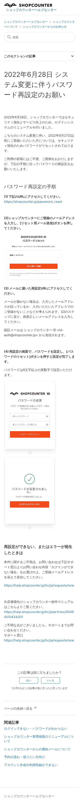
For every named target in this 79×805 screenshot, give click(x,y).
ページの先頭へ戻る (18, 708)
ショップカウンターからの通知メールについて (37, 749)
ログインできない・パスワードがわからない (35, 728)
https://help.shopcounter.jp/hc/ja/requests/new (39, 585)
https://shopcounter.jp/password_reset (33, 202)
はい (28, 680)
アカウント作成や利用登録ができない (31, 765)
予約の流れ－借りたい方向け (24, 757)
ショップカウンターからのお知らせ (45, 26)
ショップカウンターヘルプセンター (26, 21)
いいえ (50, 680)
